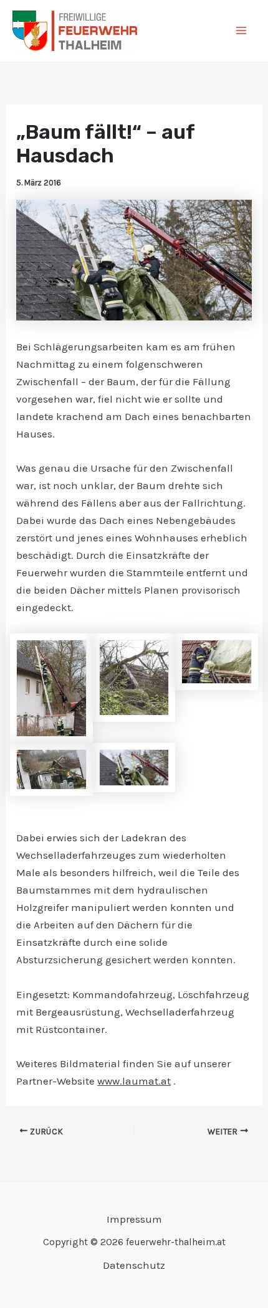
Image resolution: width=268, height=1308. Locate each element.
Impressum (134, 1219)
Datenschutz (134, 1265)
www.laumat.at (134, 1081)
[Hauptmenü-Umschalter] (241, 31)
